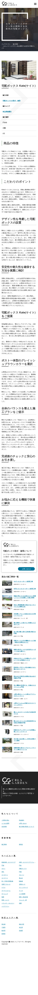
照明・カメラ (5, 900)
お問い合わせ (26, 569)
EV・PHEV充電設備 (7, 881)
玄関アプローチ (6, 884)
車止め (21, 878)
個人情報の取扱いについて (26, 826)
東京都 (3, 924)
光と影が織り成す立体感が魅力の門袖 (25, 632)
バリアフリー (5, 906)
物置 (3, 897)
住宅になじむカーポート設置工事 (25, 589)
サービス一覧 (9, 855)
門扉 (3, 865)
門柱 (20, 865)
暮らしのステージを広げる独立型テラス (25, 713)
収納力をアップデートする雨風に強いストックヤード (25, 730)
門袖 (20, 872)
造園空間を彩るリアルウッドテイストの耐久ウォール (25, 748)
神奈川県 (21, 924)
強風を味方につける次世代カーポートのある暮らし (25, 650)
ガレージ (21, 875)
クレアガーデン (19, 942)
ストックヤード (23, 887)
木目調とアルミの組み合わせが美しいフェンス (25, 614)
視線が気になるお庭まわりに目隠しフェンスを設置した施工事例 (25, 596)
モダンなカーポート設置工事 (23, 581)
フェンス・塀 (23, 900)
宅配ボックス (23, 868)
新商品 (21, 844)
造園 (20, 903)
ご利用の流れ (5, 820)
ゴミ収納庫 (22, 894)
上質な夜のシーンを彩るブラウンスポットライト (25, 695)
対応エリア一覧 (10, 917)
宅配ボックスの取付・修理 (11, 101)
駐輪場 (21, 881)
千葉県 (3, 927)
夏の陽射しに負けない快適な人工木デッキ (25, 623)
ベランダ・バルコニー (8, 903)
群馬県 (3, 934)
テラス (3, 887)
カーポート (5, 875)
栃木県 (3, 930)
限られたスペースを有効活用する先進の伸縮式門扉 (25, 722)
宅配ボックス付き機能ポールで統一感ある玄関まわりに (25, 641)
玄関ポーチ (22, 884)
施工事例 (4, 844)
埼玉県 (21, 927)
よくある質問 (5, 823)
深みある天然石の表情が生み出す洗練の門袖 (25, 677)
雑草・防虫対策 (23, 897)
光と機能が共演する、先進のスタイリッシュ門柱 (25, 686)
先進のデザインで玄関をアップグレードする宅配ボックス (25, 659)
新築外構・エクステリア (9, 862)
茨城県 (21, 930)
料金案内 (21, 820)
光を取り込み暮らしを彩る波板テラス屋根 (25, 739)
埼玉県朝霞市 (7, 111)
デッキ (21, 891)
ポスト (3, 868)
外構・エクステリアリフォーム (28, 862)
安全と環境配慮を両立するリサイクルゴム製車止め (25, 605)
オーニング (5, 894)
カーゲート (5, 878)
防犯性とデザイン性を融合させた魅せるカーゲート (25, 668)
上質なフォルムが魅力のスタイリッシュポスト (25, 704)
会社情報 (4, 826)
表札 (3, 872)
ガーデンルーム (6, 891)
